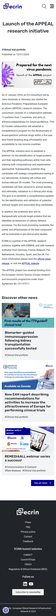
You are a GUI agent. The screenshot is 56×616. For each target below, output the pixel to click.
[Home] (13, 6)
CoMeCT (28, 554)
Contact (28, 536)
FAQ (28, 527)
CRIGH (28, 564)
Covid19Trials (28, 559)
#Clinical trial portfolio (14, 49)
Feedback (28, 541)
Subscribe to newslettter (28, 592)
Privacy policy (28, 531)
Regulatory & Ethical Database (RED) (28, 569)
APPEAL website (30, 263)
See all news (40, 483)
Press (28, 522)
